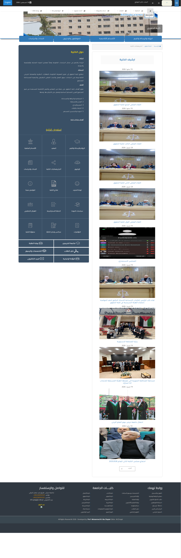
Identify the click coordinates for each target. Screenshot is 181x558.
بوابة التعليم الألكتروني (132, 503)
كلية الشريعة (109, 499)
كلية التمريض (86, 503)
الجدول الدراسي (157, 512)
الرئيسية (156, 46)
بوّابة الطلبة (135, 499)
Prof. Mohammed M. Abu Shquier (99, 520)
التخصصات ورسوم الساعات (130, 493)
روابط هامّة (35, 11)
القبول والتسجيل (157, 493)
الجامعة (137, 11)
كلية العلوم (109, 496)
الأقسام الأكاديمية (107, 39)
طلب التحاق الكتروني (156, 499)
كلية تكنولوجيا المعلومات (105, 509)
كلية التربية (109, 503)
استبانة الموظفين (156, 503)
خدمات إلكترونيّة (101, 11)
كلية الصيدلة (86, 506)
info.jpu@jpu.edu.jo (36, 500)
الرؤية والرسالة (56, 11)
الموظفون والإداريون (72, 39)
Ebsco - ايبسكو (157, 506)
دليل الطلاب (135, 509)
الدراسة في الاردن (157, 509)
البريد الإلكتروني (85, 512)
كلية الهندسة (109, 506)
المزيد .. (129, 468)
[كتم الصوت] (153, 3)
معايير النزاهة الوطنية (155, 496)
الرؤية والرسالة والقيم (143, 39)
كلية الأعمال (86, 493)
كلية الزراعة (86, 499)
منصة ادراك (86, 509)
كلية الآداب (109, 493)
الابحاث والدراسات (36, 39)
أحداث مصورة (78, 11)
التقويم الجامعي (134, 512)
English (8, 3)
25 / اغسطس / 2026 (23, 2)
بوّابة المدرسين (134, 496)
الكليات (121, 11)
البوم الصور (109, 512)
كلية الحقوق (153, 28)
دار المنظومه (135, 506)
